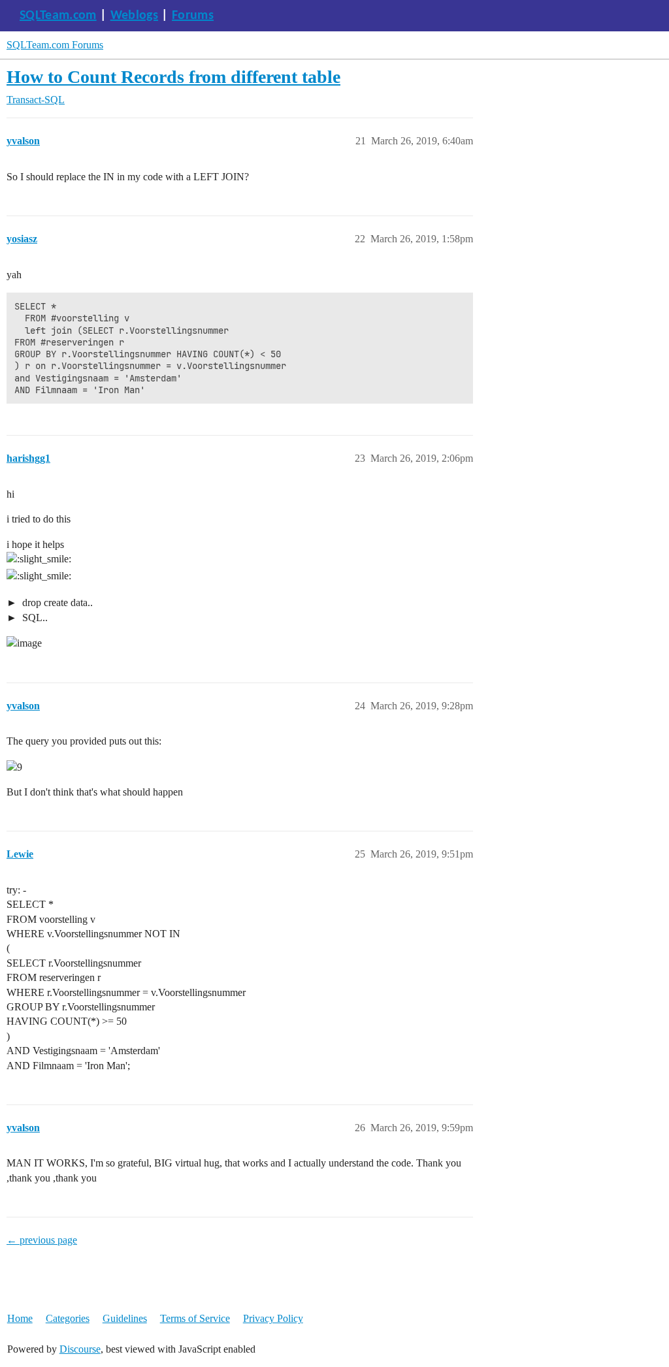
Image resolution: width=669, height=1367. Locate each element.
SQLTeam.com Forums (55, 44)
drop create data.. (56, 602)
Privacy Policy (273, 1318)
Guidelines (125, 1318)
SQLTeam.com (58, 15)
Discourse (80, 1349)
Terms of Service (195, 1318)
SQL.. (34, 617)
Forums (193, 15)
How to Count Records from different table (173, 77)
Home (20, 1318)
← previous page (42, 1240)
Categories (68, 1318)
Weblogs (134, 15)
